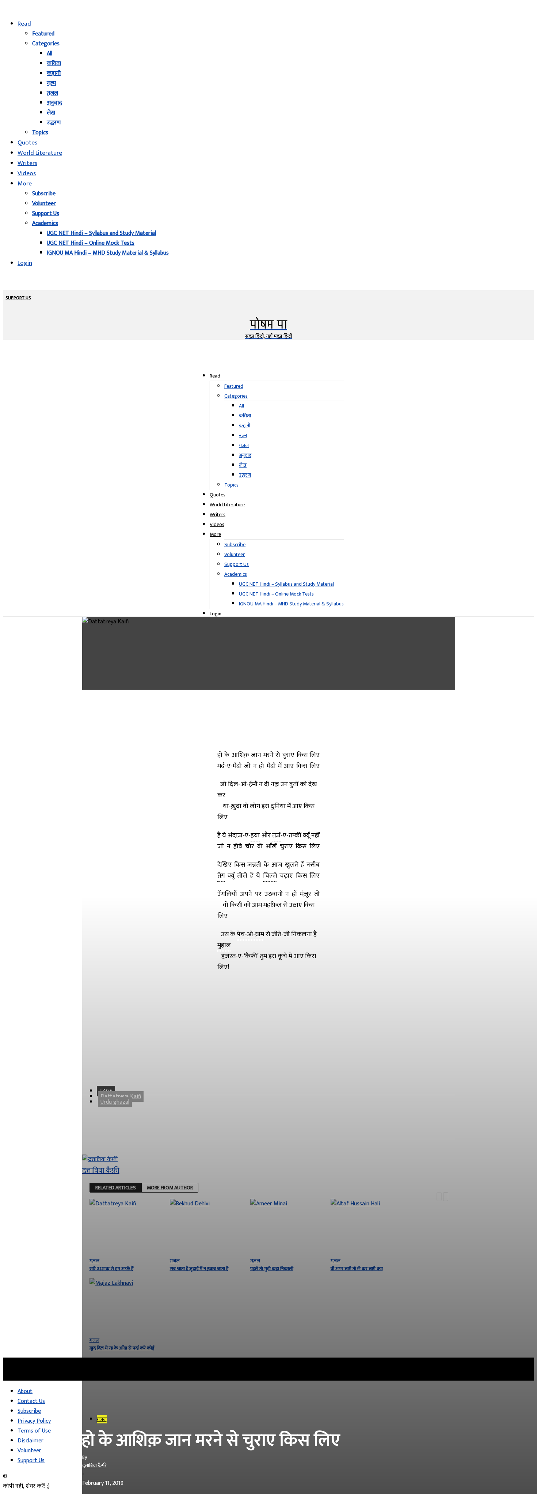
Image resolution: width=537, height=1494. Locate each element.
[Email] (254, 714)
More (25, 184)
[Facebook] (8, 8)
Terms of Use (34, 1431)
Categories (46, 44)
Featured (43, 34)
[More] (333, 714)
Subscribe (44, 194)
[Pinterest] (39, 8)
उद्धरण (54, 123)
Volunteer (44, 204)
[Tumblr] (306, 714)
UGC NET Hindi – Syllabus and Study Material (101, 233)
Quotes (27, 143)
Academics (45, 223)
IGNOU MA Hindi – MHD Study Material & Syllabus (108, 253)
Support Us (45, 213)
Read (24, 24)
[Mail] (28, 8)
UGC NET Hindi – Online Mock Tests (90, 243)
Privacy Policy (34, 1421)
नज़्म (51, 83)
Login (25, 263)
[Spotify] (49, 8)
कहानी (54, 73)
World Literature (40, 153)
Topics (40, 133)
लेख (51, 113)
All (49, 54)
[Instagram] (18, 8)
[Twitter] (59, 8)
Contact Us (31, 1401)
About (25, 1391)
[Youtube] (68, 8)
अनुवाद (54, 103)
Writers (27, 163)
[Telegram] (228, 714)
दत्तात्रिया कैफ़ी (94, 1465)
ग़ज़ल (52, 93)
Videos (27, 173)
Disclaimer (30, 1441)
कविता (54, 63)
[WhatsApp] (202, 714)
